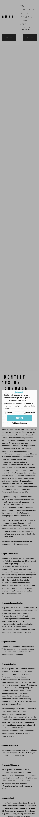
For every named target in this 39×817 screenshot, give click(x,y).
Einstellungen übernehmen (19, 423)
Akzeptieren (19, 418)
